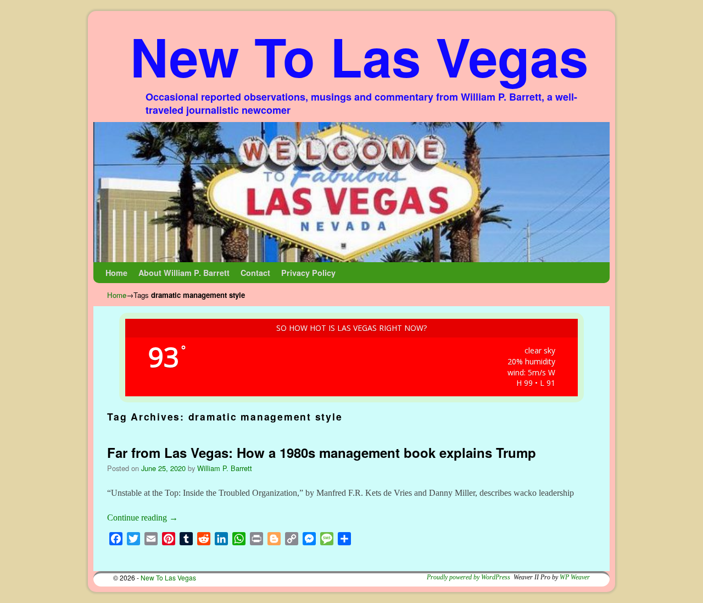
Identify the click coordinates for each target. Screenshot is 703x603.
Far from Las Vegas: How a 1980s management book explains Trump (321, 452)
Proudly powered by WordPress (468, 577)
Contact (255, 272)
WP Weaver (575, 577)
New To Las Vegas (359, 55)
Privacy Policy (308, 272)
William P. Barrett (224, 468)
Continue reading (142, 517)
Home (116, 272)
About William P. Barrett (184, 272)
